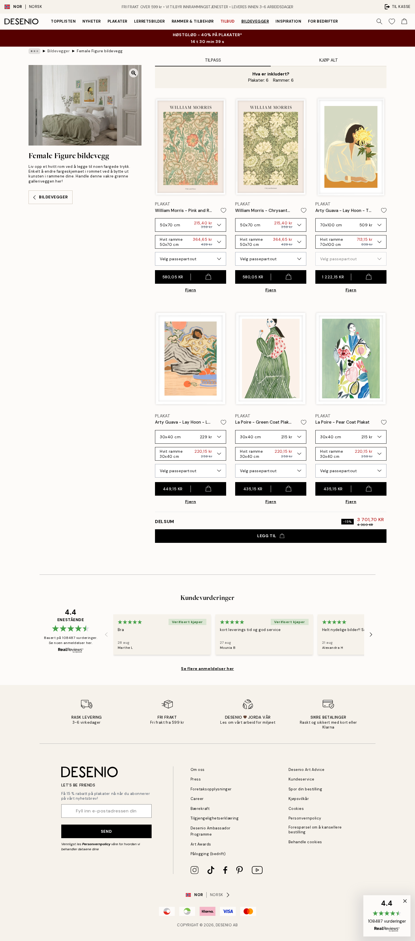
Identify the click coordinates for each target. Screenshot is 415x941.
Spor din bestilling (305, 789)
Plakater (117, 21)
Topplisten (63, 21)
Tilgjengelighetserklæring (215, 818)
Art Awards (201, 844)
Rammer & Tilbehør (193, 21)
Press (196, 779)
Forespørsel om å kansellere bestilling (315, 829)
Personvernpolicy (96, 844)
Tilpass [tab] (213, 60)
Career (197, 798)
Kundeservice (301, 779)
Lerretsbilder (149, 21)
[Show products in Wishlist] (392, 21)
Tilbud (227, 21)
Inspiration (288, 21)
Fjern (190, 289)
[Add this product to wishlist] (223, 210)
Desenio (224, 925)
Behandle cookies (305, 842)
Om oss (198, 769)
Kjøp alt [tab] (328, 60)
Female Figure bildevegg (100, 51)
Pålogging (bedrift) (208, 853)
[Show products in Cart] (404, 21)
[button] (386, 915)
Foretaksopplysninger (211, 789)
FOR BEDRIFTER (323, 21)
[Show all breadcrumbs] (34, 51)
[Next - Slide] (370, 634)
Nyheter (91, 21)
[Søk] (379, 21)
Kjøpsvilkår (299, 798)
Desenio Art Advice (307, 769)
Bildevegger (255, 21)
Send (106, 831)
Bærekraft (200, 808)
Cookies (296, 808)
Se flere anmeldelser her (207, 668)
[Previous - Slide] (106, 634)
